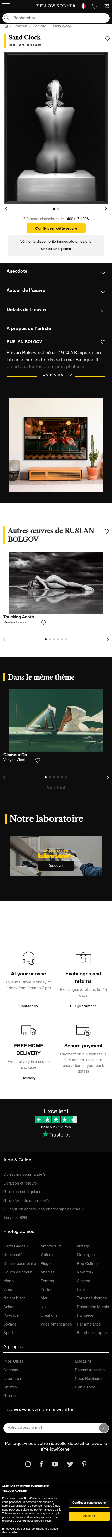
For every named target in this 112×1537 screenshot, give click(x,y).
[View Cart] (106, 6)
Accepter (89, 1516)
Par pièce (85, 1316)
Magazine (83, 1362)
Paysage (11, 1316)
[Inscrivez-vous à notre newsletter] (104, 1428)
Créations (49, 1316)
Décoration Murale (93, 1307)
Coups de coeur (17, 1272)
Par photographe (92, 1333)
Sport (8, 1333)
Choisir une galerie (56, 249)
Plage (46, 1264)
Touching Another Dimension (31, 618)
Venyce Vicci (14, 760)
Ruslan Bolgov (15, 622)
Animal (9, 1307)
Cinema (83, 1281)
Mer (44, 1298)
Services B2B (15, 1218)
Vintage (83, 1247)
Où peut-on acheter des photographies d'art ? (43, 1209)
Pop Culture (87, 1264)
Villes (7, 1290)
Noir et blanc (14, 1298)
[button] (6, 209)
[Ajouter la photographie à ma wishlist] (107, 38)
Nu (43, 1307)
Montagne (86, 1255)
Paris (81, 1290)
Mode (8, 1281)
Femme (47, 1281)
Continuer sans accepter (89, 1502)
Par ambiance (89, 1325)
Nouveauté (12, 1255)
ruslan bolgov (25, 45)
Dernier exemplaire (19, 1264)
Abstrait (47, 1272)
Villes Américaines (56, 1325)
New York (85, 1272)
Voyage (9, 1325)
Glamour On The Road (25, 755)
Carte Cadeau (15, 1247)
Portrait (47, 1290)
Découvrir (56, 866)
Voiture (47, 1255)
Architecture (51, 1247)
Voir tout (56, 788)
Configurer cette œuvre (56, 229)
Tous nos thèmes (92, 1298)
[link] (56, 6)
